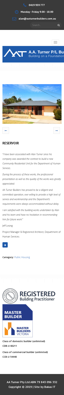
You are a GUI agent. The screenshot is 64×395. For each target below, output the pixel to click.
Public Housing (22, 257)
